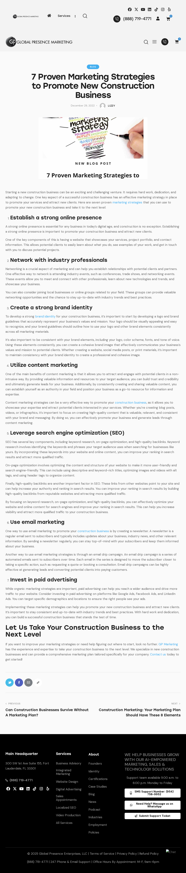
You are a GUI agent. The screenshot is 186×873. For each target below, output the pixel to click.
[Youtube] (143, 9)
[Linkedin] (149, 9)
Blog (93, 67)
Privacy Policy (127, 854)
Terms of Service (102, 854)
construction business (130, 402)
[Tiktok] (156, 9)
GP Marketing (168, 644)
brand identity (45, 316)
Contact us (158, 654)
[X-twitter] (136, 9)
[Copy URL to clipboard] (38, 682)
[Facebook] (130, 9)
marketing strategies (127, 202)
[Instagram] (162, 9)
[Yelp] (169, 9)
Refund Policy (149, 854)
